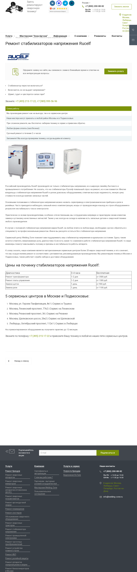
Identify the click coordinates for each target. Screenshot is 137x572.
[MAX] (59, 3)
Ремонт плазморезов (14, 509)
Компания (39, 466)
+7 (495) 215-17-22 (26, 101)
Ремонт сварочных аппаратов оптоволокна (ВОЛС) (16, 489)
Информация (61, 36)
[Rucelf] (18, 53)
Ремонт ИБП (10, 554)
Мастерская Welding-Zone (45, 487)
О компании (80, 36)
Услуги (9, 36)
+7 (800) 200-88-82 (94, 6)
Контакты (117, 36)
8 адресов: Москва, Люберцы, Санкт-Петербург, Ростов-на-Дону (127, 23)
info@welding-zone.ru (113, 497)
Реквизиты (100, 36)
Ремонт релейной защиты (16, 558)
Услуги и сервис (71, 466)
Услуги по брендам (71, 471)
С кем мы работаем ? (43, 477)
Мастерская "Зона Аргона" (34, 36)
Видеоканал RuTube (72, 475)
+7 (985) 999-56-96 (47, 101)
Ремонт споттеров (13, 513)
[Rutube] (71, 3)
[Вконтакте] (52, 3)
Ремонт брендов (12, 471)
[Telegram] (65, 3)
